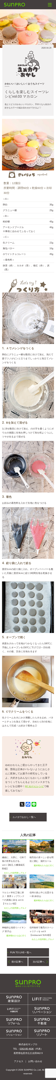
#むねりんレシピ (34, 786)
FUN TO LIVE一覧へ (20, 952)
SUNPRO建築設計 (14, 4)
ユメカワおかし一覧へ (24, 817)
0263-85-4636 (27, 1048)
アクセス (18, 1061)
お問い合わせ (35, 1061)
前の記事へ (17, 961)
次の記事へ (38, 961)
